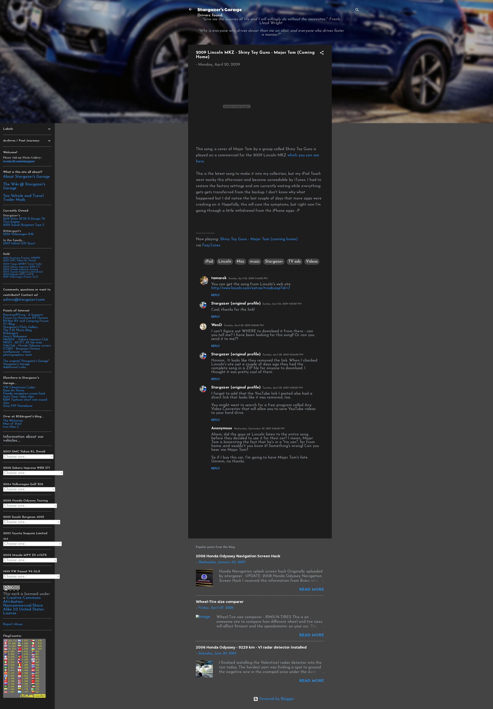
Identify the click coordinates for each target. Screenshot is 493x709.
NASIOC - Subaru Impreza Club (25, 339)
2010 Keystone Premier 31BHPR (21, 258)
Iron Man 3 (10, 427)
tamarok (219, 278)
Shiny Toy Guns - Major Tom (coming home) (259, 239)
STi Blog (9, 324)
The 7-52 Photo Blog (17, 330)
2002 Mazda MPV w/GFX (18, 274)
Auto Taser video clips (18, 396)
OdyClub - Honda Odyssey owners (27, 345)
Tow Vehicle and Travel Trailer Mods (23, 198)
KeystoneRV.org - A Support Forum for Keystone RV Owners (25, 316)
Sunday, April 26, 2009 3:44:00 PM (247, 278)
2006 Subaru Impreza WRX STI (21, 267)
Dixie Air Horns (13, 390)
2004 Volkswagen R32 (18, 234)
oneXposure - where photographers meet (17, 353)
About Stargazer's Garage (26, 177)
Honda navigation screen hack (24, 393)
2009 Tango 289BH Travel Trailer (22, 264)
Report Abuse (13, 624)
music (255, 262)
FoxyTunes (211, 245)
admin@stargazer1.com (24, 300)
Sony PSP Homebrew (18, 406)
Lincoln (224, 262)
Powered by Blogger (276, 699)
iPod (209, 262)
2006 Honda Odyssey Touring (20, 269)
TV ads (294, 262)
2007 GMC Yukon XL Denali (19, 260)
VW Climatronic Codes (19, 387)
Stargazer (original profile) (236, 304)
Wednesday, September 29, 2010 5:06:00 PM (259, 428)
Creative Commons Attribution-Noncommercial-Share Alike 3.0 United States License (23, 605)
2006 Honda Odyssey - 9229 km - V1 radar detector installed (251, 647)
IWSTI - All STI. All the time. (23, 342)
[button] (321, 53)
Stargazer (274, 262)
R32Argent (10, 333)
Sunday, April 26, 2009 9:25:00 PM (281, 304)
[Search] (357, 10)
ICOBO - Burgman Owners (21, 348)
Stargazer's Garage (219, 9)
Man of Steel (12, 423)
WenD (216, 325)
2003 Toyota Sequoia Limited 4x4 (23, 272)
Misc (240, 262)
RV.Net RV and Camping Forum (26, 321)
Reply (215, 295)
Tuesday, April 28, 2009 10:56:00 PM (282, 354)
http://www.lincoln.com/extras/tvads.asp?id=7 (250, 288)
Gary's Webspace (15, 336)
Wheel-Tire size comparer (220, 602)
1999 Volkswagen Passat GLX (20, 277)
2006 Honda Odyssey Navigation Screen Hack (238, 556)
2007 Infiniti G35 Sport (19, 243)
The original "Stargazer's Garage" (26, 361)
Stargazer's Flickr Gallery (20, 327)
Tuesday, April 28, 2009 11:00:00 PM (282, 388)
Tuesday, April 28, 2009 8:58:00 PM (243, 325)
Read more (311, 590)
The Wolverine (13, 420)
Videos (312, 262)
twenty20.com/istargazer (19, 161)
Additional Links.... (15, 367)
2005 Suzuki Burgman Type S (23, 225)
